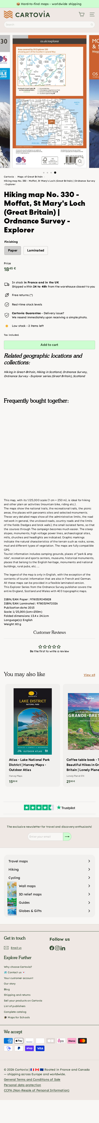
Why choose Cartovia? (18, 966)
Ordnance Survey (75, 372)
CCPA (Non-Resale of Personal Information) (36, 1090)
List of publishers (14, 1006)
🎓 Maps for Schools (17, 1017)
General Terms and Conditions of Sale (32, 1079)
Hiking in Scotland (49, 372)
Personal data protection (22, 1085)
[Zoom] (80, 161)
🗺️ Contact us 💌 (15, 972)
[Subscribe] (67, 836)
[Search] (92, 24)
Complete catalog (15, 1011)
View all (89, 675)
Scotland (79, 376)
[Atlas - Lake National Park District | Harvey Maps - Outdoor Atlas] (32, 735)
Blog (7, 989)
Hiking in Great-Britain (19, 372)
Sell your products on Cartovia (23, 1000)
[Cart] (81, 14)
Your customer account (18, 978)
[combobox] (49, 24)
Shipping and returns (17, 994)
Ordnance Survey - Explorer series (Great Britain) (38, 376)
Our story (10, 983)
